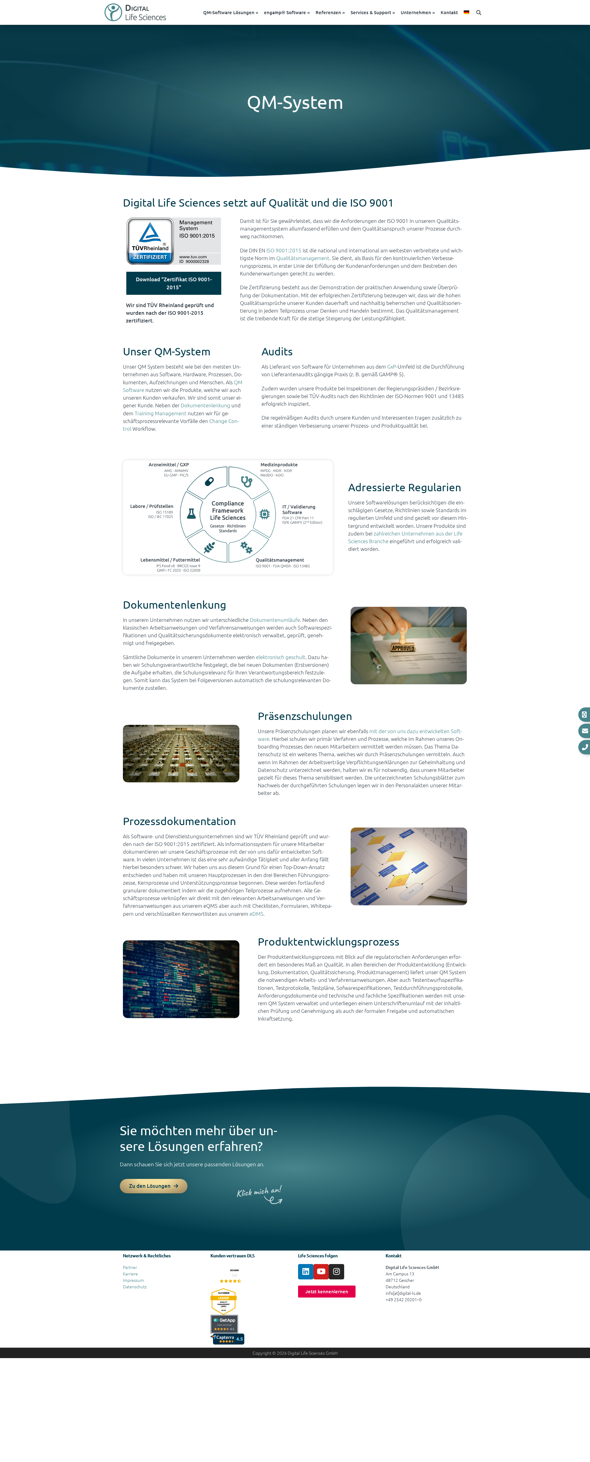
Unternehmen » (418, 12)
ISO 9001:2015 (283, 250)
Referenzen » (330, 12)
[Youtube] (321, 1271)
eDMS (256, 913)
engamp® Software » (287, 12)
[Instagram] (336, 1271)
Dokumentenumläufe (275, 619)
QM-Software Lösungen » (230, 12)
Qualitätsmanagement (302, 258)
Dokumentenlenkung (205, 405)
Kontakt (449, 12)
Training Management (161, 413)
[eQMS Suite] (230, 1275)
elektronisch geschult (280, 657)
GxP (391, 366)
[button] (478, 12)
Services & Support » (373, 12)
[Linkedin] (305, 1271)
